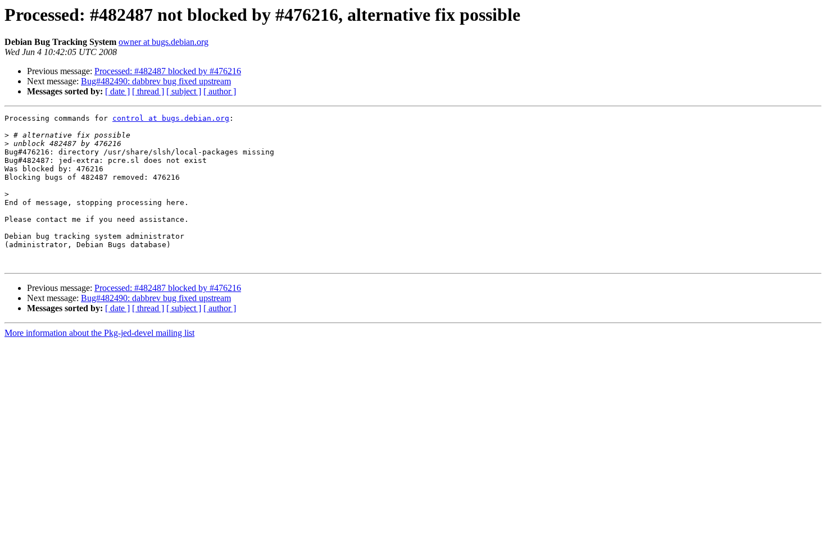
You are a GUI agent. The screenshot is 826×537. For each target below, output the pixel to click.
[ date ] (117, 91)
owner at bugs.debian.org (163, 42)
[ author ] (219, 91)
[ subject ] (183, 91)
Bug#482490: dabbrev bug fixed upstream (156, 81)
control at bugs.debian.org (170, 118)
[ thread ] (148, 91)
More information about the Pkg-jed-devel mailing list (99, 333)
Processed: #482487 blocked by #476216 (167, 71)
